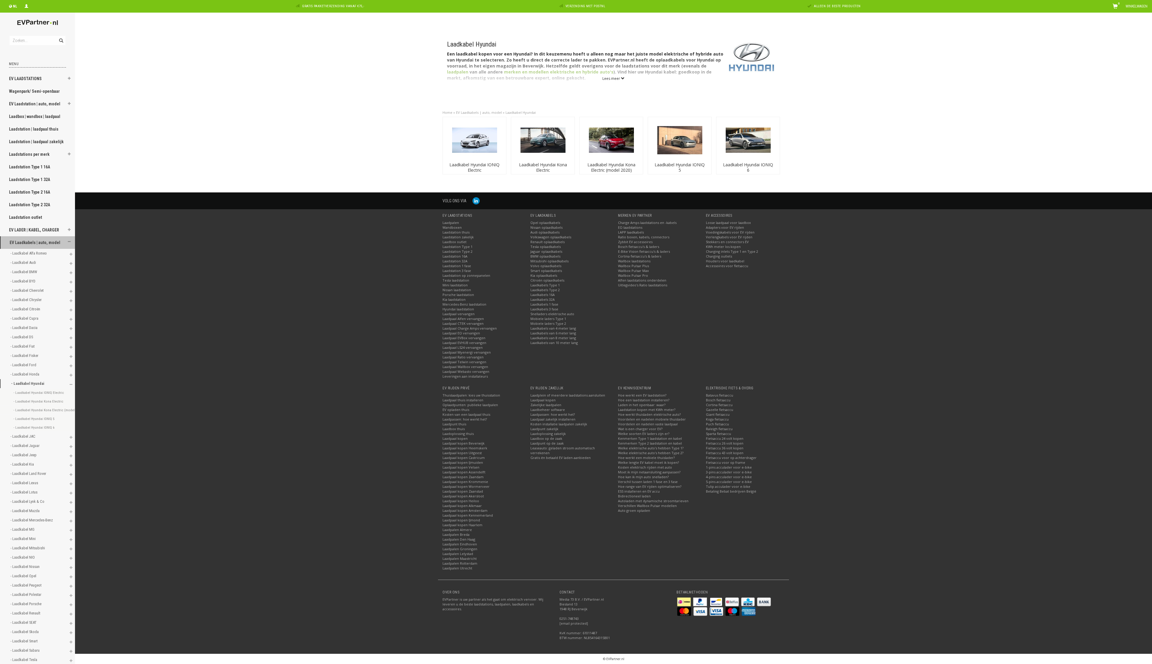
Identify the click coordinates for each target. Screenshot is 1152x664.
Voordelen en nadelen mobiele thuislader (652, 419)
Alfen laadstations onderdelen (642, 280)
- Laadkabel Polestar (26, 594)
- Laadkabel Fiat (22, 346)
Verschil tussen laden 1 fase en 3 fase (648, 481)
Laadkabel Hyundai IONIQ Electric (474, 167)
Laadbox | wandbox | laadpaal (34, 116)
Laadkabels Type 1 (545, 285)
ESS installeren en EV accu (639, 491)
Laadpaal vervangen (458, 314)
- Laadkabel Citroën (25, 309)
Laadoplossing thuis (458, 433)
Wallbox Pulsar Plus (633, 266)
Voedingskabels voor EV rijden (730, 232)
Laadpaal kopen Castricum (463, 457)
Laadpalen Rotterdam (459, 563)
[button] (69, 79)
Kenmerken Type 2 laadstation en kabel (650, 443)
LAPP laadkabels (631, 232)
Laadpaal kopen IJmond (461, 520)
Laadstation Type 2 (457, 251)
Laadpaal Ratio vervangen (463, 357)
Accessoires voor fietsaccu (727, 266)
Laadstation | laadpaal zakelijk (36, 141)
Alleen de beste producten (837, 6)
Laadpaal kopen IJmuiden (462, 462)
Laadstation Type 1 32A (29, 179)
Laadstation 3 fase (456, 270)
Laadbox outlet (454, 242)
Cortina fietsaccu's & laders (639, 256)
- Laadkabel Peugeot (26, 585)
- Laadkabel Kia (22, 464)
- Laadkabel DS (22, 337)
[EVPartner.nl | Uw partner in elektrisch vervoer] (37, 22)
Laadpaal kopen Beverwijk (463, 443)
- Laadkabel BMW (24, 272)
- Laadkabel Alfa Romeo (29, 253)
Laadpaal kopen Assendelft (463, 472)
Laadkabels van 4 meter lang (553, 328)
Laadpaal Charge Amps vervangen (469, 328)
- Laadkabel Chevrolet (27, 290)
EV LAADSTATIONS (25, 78)
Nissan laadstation (456, 290)
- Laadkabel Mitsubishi (28, 548)
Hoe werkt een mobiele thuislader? (646, 457)
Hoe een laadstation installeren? (643, 400)
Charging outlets (719, 256)
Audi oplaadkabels (545, 232)
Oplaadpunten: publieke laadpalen (470, 405)
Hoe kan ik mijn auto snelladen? (643, 477)
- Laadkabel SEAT (24, 622)
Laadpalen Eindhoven (459, 544)
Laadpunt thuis (454, 424)
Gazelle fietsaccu (719, 409)
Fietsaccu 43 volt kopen (724, 453)
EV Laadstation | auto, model (34, 103)
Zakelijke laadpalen (545, 405)
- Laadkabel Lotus (24, 492)
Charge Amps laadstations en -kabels (647, 222)
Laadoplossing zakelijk (548, 433)
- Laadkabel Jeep (24, 455)
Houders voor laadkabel (725, 261)
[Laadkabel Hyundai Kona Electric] (543, 140)
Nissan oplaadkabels (546, 227)
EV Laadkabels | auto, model (35, 242)
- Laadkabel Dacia (24, 327)
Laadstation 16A (454, 256)
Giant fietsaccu (718, 414)
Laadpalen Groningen (459, 549)
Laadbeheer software (547, 409)
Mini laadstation (455, 285)
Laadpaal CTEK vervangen (463, 323)
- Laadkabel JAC (23, 436)
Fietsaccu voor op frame (725, 462)
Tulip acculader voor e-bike (728, 486)
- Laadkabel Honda (25, 374)
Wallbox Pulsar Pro (633, 275)
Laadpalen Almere (457, 529)
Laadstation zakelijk (458, 237)
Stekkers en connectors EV (727, 242)
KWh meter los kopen (723, 246)
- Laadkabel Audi (23, 262)
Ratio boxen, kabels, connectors (643, 237)
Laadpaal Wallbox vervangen (465, 366)
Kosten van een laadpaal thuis (466, 414)
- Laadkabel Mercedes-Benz (32, 520)
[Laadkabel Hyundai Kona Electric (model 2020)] (611, 140)
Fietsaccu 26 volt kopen (724, 443)
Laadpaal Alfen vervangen (463, 318)
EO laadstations (630, 227)
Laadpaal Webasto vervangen (465, 371)
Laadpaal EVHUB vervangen (464, 342)
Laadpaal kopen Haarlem (462, 525)
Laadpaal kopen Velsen (460, 467)
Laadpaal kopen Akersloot (463, 496)
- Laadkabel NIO (23, 557)
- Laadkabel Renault (25, 613)
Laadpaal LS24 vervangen (462, 347)
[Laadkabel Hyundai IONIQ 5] (679, 140)
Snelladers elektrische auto (552, 314)
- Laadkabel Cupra (24, 318)
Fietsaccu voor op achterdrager (731, 457)
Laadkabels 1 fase (544, 304)
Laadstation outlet (25, 217)
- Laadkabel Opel (23, 576)
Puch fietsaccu (717, 424)
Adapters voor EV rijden (725, 227)
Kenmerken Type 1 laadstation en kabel (650, 438)
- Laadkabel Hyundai (28, 383)
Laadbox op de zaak (546, 438)
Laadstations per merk (29, 154)
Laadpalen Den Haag (458, 539)
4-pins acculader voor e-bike (729, 477)
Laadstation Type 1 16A (29, 166)
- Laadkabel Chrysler (26, 299)
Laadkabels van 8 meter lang (553, 338)
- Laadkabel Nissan (25, 566)
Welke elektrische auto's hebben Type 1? (650, 448)
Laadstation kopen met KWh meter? (646, 409)
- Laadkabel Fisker (24, 355)
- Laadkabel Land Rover (28, 473)
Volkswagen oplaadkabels (550, 237)
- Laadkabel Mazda (25, 511)
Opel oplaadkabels (545, 222)
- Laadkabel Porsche (26, 604)
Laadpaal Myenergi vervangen (466, 352)
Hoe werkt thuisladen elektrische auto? (649, 414)
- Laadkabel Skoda (25, 631)
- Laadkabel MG (22, 529)
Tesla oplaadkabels (545, 246)
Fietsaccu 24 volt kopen (724, 438)
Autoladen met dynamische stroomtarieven (653, 501)
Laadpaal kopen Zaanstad (462, 491)
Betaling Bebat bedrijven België (731, 491)
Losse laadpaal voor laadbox (728, 222)
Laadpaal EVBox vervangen (463, 338)
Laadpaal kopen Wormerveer (466, 486)
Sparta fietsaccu (718, 433)
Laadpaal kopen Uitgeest (462, 453)
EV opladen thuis (455, 409)
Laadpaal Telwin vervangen (464, 362)
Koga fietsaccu (717, 419)
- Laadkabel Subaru (25, 650)
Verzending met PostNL (585, 6)
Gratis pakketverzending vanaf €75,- (333, 6)
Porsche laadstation (458, 294)
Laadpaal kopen (455, 438)
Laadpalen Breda (456, 534)
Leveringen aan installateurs (465, 376)
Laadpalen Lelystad (457, 553)
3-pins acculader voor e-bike (729, 472)
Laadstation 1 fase (456, 266)
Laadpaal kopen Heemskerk (464, 448)
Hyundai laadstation (458, 309)
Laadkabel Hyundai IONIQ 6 (748, 167)
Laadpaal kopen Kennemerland (467, 515)
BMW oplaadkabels (545, 256)
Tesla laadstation (455, 280)
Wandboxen (452, 227)
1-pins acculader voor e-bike (729, 467)
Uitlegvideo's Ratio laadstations (642, 285)
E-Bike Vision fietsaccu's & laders (644, 251)
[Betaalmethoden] (684, 601)
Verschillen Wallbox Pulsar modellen (647, 505)
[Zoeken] (61, 37)
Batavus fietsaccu (719, 395)
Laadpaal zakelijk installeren (552, 419)
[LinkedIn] (476, 201)
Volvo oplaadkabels (545, 266)
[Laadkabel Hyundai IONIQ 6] (748, 140)
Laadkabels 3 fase (544, 309)
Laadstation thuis (456, 232)
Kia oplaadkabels (543, 275)
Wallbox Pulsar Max (633, 270)
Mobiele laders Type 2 (548, 323)
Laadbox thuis (453, 429)
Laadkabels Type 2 (545, 290)
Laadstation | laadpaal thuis (33, 129)
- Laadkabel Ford (23, 365)
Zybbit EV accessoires (635, 242)
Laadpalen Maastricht (459, 558)
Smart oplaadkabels (546, 270)
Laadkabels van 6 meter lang (553, 333)
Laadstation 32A (454, 261)
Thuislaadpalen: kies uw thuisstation (471, 395)
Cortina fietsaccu (719, 405)
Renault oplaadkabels (547, 242)
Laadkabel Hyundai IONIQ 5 (680, 167)
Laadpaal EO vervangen (461, 333)
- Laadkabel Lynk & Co (27, 501)
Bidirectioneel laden (634, 496)
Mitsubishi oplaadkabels (549, 261)
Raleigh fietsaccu (719, 429)
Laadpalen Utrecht (457, 568)
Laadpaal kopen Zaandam (463, 477)
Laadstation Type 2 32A (29, 204)
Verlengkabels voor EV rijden (729, 237)
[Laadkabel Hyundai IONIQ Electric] (474, 140)
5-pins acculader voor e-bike (729, 481)
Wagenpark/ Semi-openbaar (34, 91)
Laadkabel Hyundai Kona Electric (543, 167)
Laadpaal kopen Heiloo (460, 501)
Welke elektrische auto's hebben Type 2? (650, 453)
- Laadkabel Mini (23, 538)
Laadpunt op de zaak (547, 443)
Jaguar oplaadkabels (546, 251)
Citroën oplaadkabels (547, 280)
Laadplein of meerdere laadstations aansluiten (567, 395)
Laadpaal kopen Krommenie (465, 481)
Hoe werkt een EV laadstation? (642, 395)
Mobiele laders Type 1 (548, 318)
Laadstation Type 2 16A (29, 192)
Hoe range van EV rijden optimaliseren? (649, 486)
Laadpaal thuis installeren (462, 400)
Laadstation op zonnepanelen (466, 275)
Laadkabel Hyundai (521, 112)
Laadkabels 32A (542, 299)
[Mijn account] (26, 5)
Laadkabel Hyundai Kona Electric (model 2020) (611, 167)
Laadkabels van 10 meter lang (554, 342)
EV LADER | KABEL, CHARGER (34, 230)
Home (447, 112)
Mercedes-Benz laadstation (464, 304)
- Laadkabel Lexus (24, 483)
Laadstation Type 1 (457, 246)
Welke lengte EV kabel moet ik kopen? (648, 462)
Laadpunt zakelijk (544, 429)
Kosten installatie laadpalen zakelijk (558, 424)
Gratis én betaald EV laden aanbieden (560, 457)
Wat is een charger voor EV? (640, 429)
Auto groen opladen (634, 510)
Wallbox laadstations (634, 261)
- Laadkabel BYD (23, 281)
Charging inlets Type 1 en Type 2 (732, 251)
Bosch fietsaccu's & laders (638, 246)
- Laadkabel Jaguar (25, 445)
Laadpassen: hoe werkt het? (464, 419)
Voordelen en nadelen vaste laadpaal (648, 424)
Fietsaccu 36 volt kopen (724, 448)
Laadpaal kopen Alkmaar (462, 505)
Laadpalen (450, 222)
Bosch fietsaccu (718, 400)
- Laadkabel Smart (24, 641)
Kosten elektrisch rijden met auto (645, 467)
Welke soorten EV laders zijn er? (643, 433)
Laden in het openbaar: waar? (641, 405)
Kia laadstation (454, 299)
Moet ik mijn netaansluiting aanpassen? (649, 472)
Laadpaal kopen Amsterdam (465, 510)
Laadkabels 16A (542, 294)
